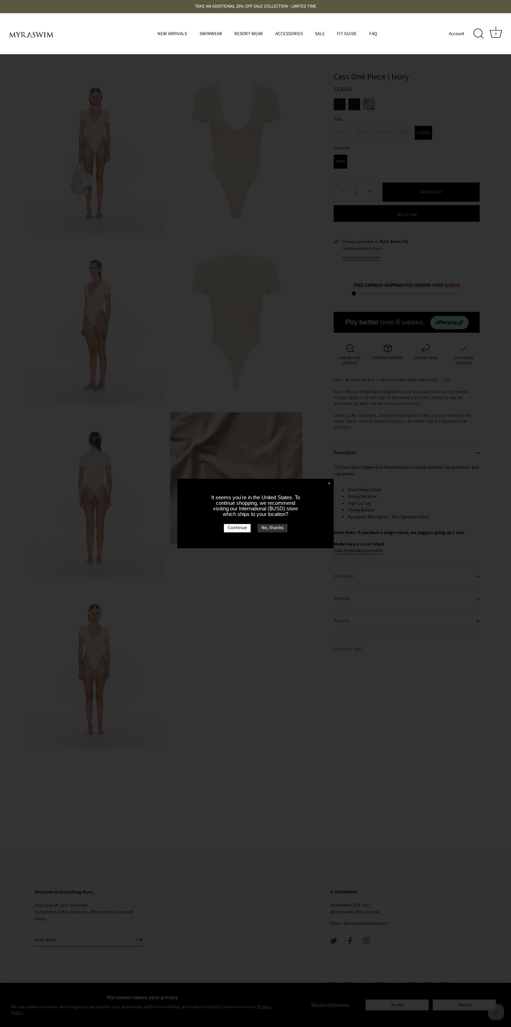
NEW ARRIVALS (172, 33)
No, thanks (272, 527)
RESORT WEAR (248, 33)
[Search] (478, 33)
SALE (320, 33)
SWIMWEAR (211, 33)
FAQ (373, 33)
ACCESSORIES (289, 33)
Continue (237, 527)
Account (456, 33)
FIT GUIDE (347, 33)
